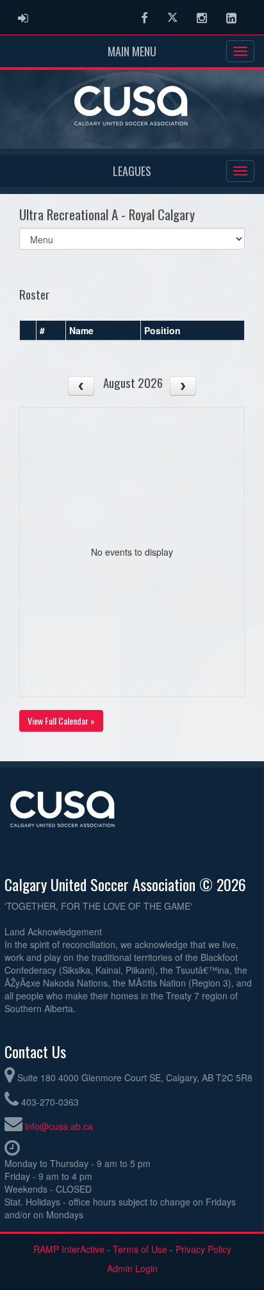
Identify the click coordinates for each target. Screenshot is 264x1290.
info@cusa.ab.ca (59, 1126)
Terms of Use (140, 1249)
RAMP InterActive (68, 1249)
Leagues (132, 171)
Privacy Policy (203, 1249)
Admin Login (132, 1268)
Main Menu (132, 51)
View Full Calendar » (61, 720)
